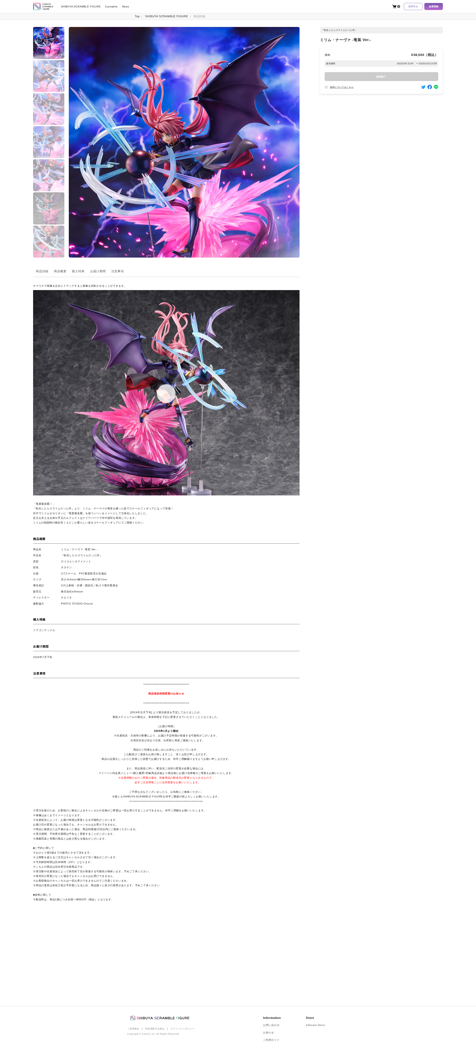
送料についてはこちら (342, 87)
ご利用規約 (133, 1028)
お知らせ (268, 1032)
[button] (48, 43)
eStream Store (315, 1025)
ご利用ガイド (271, 1039)
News (125, 6)
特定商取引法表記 (154, 1028)
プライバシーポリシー (182, 1028)
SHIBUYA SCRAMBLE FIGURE (81, 6)
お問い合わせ (271, 1025)
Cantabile (111, 6)
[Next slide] (48, 255)
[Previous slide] (48, 30)
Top (137, 16)
